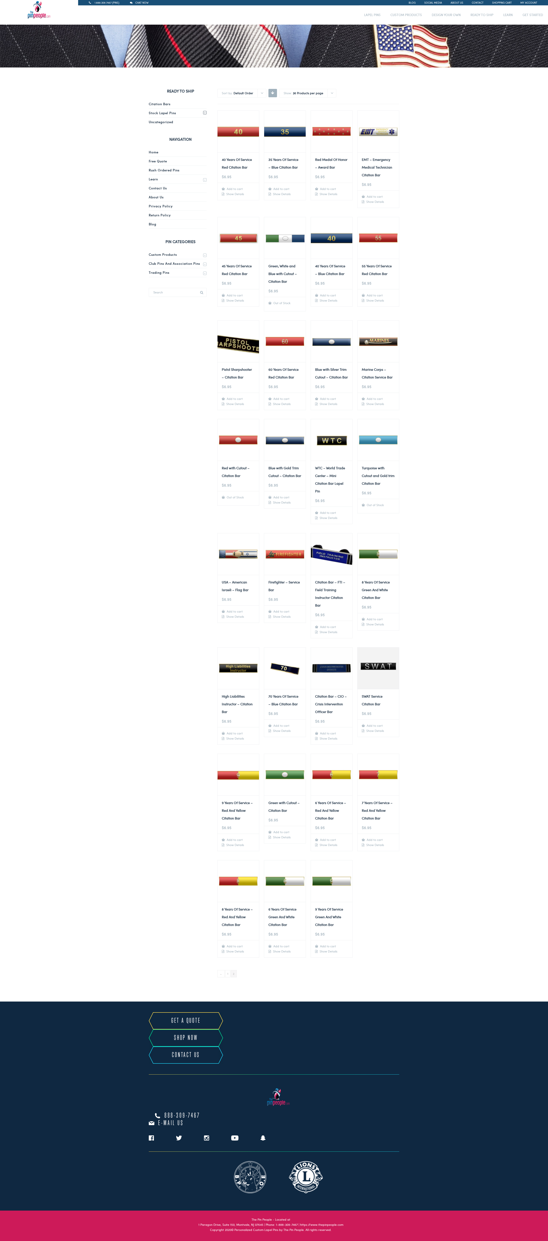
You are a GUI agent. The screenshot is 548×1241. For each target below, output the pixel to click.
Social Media (433, 2)
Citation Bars (160, 104)
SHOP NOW (186, 1038)
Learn (153, 179)
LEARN (508, 15)
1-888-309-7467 (287, 1225)
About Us (457, 2)
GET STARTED (533, 15)
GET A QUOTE (186, 1021)
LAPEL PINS (372, 15)
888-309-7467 (182, 1115)
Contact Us (158, 188)
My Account (528, 2)
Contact (478, 2)
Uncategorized (161, 122)
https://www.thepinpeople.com (321, 1225)
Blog (412, 2)
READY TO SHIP (482, 15)
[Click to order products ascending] (272, 92)
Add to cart (234, 188)
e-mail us (171, 1123)
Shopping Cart (502, 2)
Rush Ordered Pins (164, 170)
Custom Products (163, 254)
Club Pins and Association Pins (174, 263)
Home (153, 152)
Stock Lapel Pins (162, 113)
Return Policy (160, 215)
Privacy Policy (161, 206)
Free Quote (158, 161)
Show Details (234, 194)
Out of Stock (281, 303)
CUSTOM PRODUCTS (406, 15)
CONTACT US (186, 1055)
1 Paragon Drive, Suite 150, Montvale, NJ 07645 (230, 1225)
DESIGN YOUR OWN (446, 15)
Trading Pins (159, 272)
